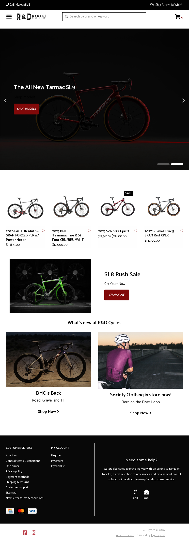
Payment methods (17, 477)
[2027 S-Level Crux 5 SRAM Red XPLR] (163, 206)
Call (135, 498)
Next (173, 100)
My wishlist (58, 466)
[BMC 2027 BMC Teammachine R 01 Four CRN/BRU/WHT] (71, 206)
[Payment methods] (11, 512)
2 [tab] (177, 164)
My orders (57, 461)
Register (56, 455)
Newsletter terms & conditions (25, 498)
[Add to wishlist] (43, 231)
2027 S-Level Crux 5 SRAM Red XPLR (159, 233)
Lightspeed (158, 535)
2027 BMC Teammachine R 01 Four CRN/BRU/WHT (68, 235)
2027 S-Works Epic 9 (113, 231)
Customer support (17, 487)
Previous (16, 100)
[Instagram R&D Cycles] (34, 532)
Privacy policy (14, 471)
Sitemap (11, 492)
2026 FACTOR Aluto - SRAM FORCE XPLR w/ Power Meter (22, 235)
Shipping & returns (17, 482)
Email (146, 498)
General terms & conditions (23, 461)
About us (11, 455)
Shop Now (116, 295)
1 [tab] (163, 164)
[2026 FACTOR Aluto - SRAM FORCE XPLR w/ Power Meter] (25, 206)
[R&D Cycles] (36, 17)
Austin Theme (125, 535)
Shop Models (26, 109)
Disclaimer (12, 466)
